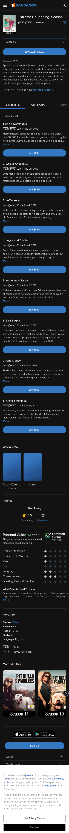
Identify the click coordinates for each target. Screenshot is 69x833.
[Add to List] (64, 22)
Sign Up (34, 745)
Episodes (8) (13, 104)
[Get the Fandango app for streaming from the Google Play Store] (45, 735)
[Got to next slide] (65, 693)
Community (27, 520)
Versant (29, 775)
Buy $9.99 (40, 51)
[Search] (64, 5)
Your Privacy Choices (34, 818)
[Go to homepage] (24, 5)
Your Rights (50, 785)
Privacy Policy (57, 778)
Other (15, 622)
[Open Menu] (5, 5)
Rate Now (43, 520)
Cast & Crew (38, 104)
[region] (34, 799)
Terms (7, 778)
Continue (34, 827)
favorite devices (41, 89)
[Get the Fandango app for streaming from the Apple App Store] (23, 735)
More (6, 144)
